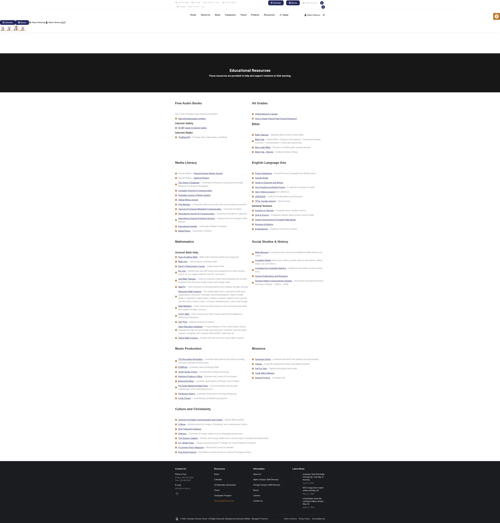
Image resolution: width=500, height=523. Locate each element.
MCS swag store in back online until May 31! (313, 489)
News (216, 474)
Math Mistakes (185, 306)
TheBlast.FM (184, 137)
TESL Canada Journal (265, 201)
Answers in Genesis (264, 210)
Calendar (218, 479)
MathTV (182, 287)
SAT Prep (182, 322)
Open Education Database (190, 327)
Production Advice (186, 394)
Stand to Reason (201, 178)
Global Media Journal (188, 200)
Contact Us (258, 501)
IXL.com (182, 271)
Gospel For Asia (262, 378)
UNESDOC (260, 196)
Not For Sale (261, 368)
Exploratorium (261, 229)
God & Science (262, 215)
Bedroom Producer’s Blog (190, 376)
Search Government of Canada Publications (275, 220)
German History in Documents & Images (273, 281)
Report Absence (313, 15)
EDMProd (182, 367)
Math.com (182, 262)
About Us (257, 474)
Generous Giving (263, 359)
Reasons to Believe (264, 224)
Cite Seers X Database (188, 183)
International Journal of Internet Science (196, 218)
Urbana (258, 364)
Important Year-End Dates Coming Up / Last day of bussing (314, 477)
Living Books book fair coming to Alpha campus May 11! (313, 501)
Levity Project (184, 398)
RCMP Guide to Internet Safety (192, 128)
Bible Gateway (262, 135)
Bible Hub (259, 139)
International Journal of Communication (196, 214)
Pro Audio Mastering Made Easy (193, 386)
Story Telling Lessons (265, 192)
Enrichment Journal (187, 452)
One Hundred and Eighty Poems (270, 187)
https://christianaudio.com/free (192, 119)
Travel (216, 490)
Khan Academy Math (187, 257)
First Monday (184, 204)
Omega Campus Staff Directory (266, 485)
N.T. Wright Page (186, 443)
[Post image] (296, 476)
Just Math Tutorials (187, 279)
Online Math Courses (188, 338)
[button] (496, 16)
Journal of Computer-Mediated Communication (199, 209)
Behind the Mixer (186, 381)
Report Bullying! (312, 3)
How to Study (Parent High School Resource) (276, 119)
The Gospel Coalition (188, 438)
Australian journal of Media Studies (194, 195)
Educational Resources (224, 501)
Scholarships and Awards (225, 485)
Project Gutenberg (263, 173)
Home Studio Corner (187, 372)
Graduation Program (223, 495)
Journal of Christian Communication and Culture (200, 420)
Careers (256, 495)
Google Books (261, 178)
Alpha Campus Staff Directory (266, 479)
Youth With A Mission (264, 373)
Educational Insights (187, 226)
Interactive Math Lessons (189, 291)
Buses (256, 490)
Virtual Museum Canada (266, 114)
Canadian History (263, 260)
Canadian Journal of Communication (195, 191)
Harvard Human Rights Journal (208, 173)
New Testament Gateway (189, 429)
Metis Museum (261, 252)
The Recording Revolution (190, 359)
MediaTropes (184, 231)
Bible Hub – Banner (264, 152)
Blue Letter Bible (262, 147)
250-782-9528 (183, 3)
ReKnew (182, 434)
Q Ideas (181, 424)
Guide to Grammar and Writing (269, 183)
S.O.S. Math (183, 314)
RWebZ (247, 519)
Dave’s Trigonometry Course (191, 266)
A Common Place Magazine (191, 447)
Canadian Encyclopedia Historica (270, 268)
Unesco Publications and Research (271, 276)
